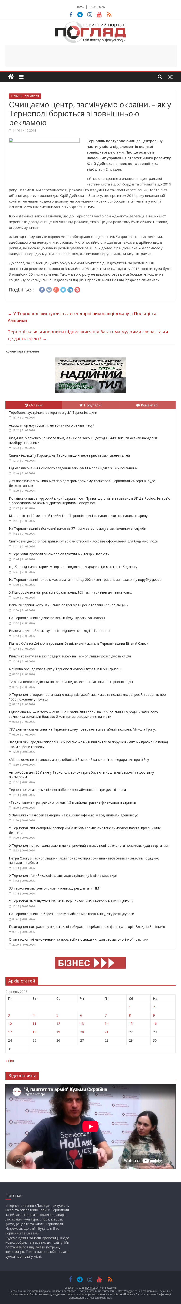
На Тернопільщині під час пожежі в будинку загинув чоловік (57, 618)
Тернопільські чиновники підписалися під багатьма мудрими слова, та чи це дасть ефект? (88, 335)
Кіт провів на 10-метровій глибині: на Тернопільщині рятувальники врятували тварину (78, 515)
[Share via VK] (49, 289)
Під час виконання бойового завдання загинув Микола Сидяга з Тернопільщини (73, 468)
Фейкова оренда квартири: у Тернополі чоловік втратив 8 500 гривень (65, 669)
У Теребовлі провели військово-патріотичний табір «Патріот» (59, 554)
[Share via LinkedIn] (70, 289)
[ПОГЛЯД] (10, 77)
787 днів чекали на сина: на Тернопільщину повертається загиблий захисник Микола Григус (82, 729)
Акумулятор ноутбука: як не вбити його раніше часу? (51, 425)
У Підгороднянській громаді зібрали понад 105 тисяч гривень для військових (70, 592)
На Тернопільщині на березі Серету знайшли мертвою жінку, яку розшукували (71, 914)
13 (82, 1023)
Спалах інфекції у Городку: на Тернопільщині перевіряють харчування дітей (69, 455)
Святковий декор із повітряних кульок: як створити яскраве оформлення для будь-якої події (83, 541)
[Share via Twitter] (63, 289)
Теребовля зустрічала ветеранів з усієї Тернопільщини (53, 412)
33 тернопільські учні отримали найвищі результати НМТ (55, 888)
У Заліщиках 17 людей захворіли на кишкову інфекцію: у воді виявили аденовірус (73, 815)
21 (106, 1032)
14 (106, 1023)
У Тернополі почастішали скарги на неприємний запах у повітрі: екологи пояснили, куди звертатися (89, 845)
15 (131, 1023)
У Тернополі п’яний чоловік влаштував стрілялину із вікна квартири (63, 875)
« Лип (9, 1060)
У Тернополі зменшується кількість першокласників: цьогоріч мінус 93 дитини (71, 901)
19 (58, 1032)
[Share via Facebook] (42, 289)
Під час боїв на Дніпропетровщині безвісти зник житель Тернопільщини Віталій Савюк (78, 643)
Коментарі (149, 405)
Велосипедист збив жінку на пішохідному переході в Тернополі (59, 630)
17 (10, 1032)
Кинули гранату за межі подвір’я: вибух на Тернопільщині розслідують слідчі (70, 656)
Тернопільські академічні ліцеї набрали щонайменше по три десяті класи (67, 789)
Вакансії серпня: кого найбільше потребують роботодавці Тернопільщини (68, 605)
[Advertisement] (91, 56)
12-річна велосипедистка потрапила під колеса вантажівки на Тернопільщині (71, 681)
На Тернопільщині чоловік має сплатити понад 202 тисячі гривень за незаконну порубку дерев (85, 579)
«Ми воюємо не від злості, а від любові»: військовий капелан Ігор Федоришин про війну (79, 759)
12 (58, 1023)
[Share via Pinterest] (77, 289)
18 (34, 1032)
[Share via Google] (56, 289)
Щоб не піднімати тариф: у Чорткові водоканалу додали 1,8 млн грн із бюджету (73, 566)
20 (82, 1032)
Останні (35, 405)
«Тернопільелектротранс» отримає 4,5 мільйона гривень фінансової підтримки (72, 802)
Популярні (92, 405)
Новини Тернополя (25, 96)
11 (34, 1023)
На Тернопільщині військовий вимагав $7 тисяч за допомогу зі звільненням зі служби (77, 528)
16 (155, 1023)
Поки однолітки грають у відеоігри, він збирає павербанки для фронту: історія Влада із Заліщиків (87, 926)
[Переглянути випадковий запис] (170, 77)
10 (10, 1023)
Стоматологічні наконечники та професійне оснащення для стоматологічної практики (78, 939)
